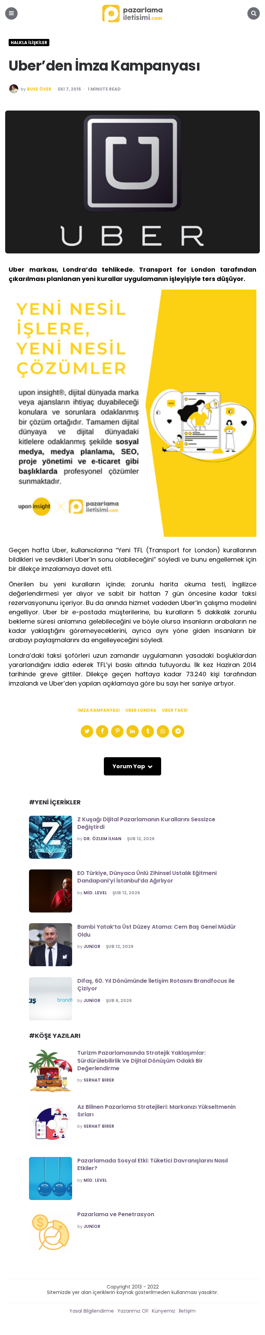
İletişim (187, 1310)
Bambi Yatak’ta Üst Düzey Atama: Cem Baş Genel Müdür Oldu (156, 930)
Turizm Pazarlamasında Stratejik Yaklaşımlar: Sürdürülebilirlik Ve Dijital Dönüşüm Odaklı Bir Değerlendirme (141, 1060)
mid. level (95, 893)
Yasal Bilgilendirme (91, 1310)
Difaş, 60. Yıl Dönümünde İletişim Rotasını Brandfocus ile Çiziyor (156, 984)
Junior (92, 946)
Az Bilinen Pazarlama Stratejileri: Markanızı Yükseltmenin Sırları (156, 1110)
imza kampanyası (99, 710)
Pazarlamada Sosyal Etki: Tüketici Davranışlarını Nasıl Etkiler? (152, 1164)
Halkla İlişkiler (29, 42)
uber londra (140, 710)
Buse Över (39, 89)
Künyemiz (163, 1310)
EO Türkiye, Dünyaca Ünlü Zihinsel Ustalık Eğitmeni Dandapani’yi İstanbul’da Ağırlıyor (147, 877)
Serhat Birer (99, 1080)
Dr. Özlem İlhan (102, 839)
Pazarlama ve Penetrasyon (115, 1214)
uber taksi (175, 710)
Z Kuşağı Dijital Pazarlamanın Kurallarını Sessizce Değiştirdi (146, 823)
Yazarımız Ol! (132, 1310)
